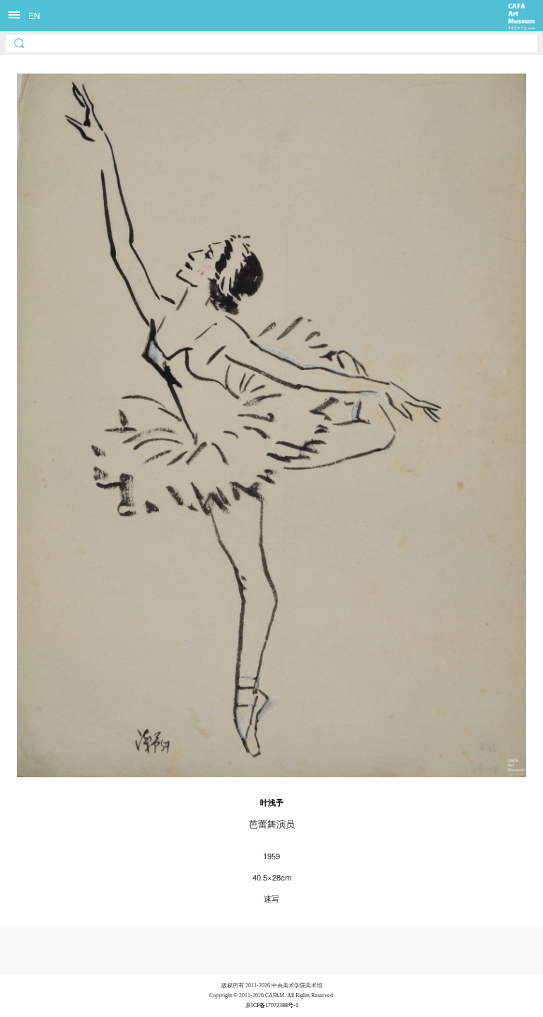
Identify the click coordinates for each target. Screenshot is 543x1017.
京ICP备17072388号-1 (271, 1005)
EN (34, 15)
